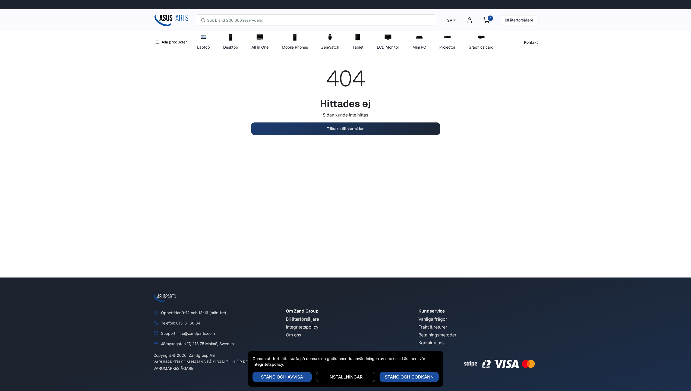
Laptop (203, 47)
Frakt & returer (432, 327)
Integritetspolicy (302, 327)
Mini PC (419, 47)
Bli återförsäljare (519, 20)
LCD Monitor (388, 47)
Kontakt (531, 42)
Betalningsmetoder (437, 335)
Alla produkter (174, 42)
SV (449, 20)
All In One (260, 47)
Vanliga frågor (432, 319)
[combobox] (316, 20)
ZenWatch (330, 47)
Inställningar (345, 377)
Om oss (293, 335)
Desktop (230, 47)
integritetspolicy (268, 364)
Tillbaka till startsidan (345, 128)
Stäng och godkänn (409, 377)
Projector (447, 47)
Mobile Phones (295, 47)
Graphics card (481, 47)
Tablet (358, 47)
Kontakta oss (431, 342)
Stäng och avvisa (282, 377)
